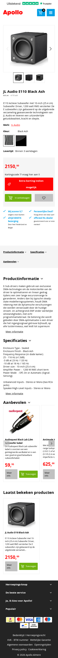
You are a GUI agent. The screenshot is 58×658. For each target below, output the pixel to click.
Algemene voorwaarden (20, 644)
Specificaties (37, 252)
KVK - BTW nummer (18, 639)
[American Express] (38, 619)
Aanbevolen (9, 261)
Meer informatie (14, 331)
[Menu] (51, 12)
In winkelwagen (22, 197)
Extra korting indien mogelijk (31, 184)
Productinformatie (13, 252)
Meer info (9, 474)
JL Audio (15, 124)
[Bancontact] (24, 625)
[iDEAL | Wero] (10, 619)
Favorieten (44, 198)
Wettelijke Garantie (40, 639)
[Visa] (29, 619)
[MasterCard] (19, 619)
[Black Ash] (9, 140)
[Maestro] (47, 619)
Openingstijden (42, 644)
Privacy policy (19, 649)
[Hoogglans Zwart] (21, 140)
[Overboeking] (33, 625)
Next (51, 443)
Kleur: (6, 131)
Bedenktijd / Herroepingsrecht (29, 635)
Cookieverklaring (37, 649)
